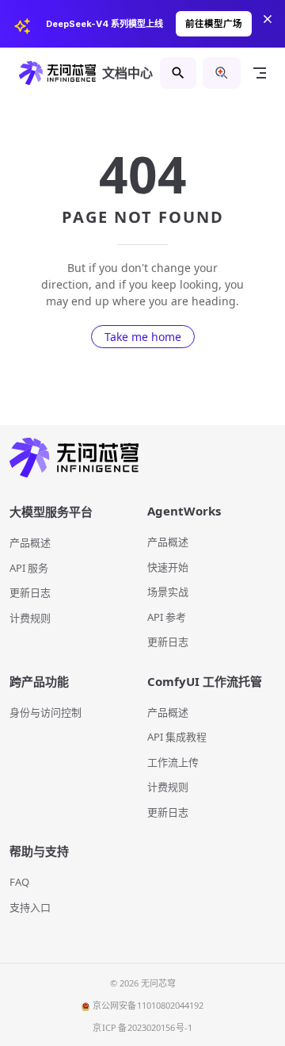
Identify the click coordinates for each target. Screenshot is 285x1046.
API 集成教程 (177, 737)
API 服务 (29, 568)
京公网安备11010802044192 (148, 1005)
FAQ (19, 882)
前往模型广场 (213, 23)
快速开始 (167, 567)
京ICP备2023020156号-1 (143, 1027)
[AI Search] (222, 73)
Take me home (142, 336)
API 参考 (166, 617)
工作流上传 (173, 762)
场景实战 (167, 591)
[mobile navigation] (260, 73)
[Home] (143, 458)
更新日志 (30, 592)
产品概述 (30, 542)
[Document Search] (178, 73)
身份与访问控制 (46, 712)
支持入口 (30, 907)
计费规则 (30, 618)
